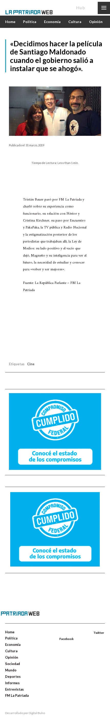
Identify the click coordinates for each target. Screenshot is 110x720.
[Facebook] (60, 633)
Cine (31, 364)
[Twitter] (88, 633)
